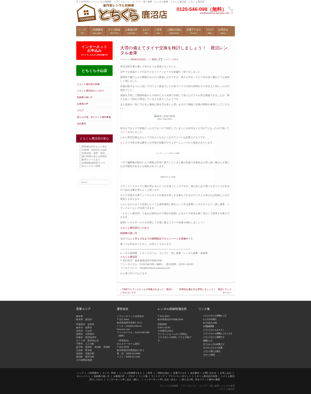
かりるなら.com (210, 323)
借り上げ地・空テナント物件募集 (94, 117)
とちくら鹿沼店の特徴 (88, 84)
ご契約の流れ (162, 373)
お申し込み (225, 373)
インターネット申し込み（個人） (123, 379)
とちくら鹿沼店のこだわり (90, 90)
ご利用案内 (93, 373)
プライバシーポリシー (179, 376)
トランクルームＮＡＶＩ (214, 330)
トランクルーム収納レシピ (214, 315)
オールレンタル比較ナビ (214, 344)
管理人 (155, 59)
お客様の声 (82, 103)
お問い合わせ (209, 373)
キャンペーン (83, 376)
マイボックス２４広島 (213, 347)
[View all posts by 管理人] (160, 59)
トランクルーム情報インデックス (217, 333)
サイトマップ (158, 376)
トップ (80, 373)
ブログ (80, 110)
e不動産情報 (208, 326)
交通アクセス (180, 373)
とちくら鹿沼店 (128, 256)
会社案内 (81, 123)
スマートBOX (209, 355)
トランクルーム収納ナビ (214, 337)
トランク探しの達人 (212, 351)
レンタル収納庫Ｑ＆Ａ (130, 373)
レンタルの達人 (210, 319)
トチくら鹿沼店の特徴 (206, 376)
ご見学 (148, 373)
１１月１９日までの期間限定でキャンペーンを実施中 (159, 238)
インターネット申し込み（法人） (161, 379)
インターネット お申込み (94, 50)
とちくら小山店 (94, 71)
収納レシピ (208, 340)
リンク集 (143, 376)
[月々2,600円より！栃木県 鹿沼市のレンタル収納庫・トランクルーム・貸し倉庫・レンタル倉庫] (121, 13)
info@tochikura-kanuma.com (214, 13)
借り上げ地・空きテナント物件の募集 (201, 379)
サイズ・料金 (109, 373)
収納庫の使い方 (85, 97)
